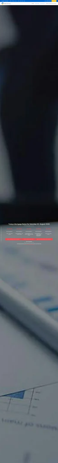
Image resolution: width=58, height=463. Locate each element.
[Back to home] (6, 3)
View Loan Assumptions (29, 241)
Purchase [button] (37, 3)
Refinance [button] (42, 3)
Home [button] (33, 3)
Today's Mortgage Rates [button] (51, 3)
